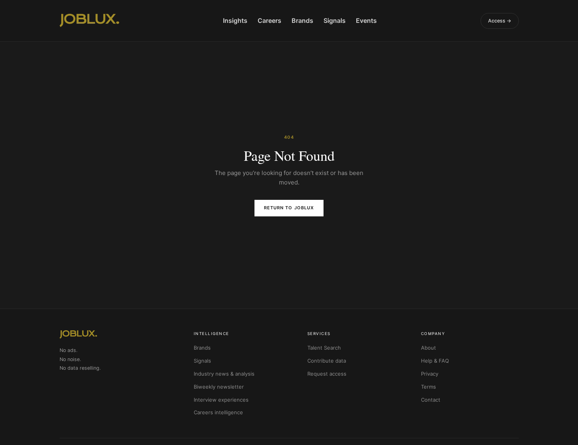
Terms (428, 387)
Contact (430, 400)
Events (366, 20)
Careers (269, 20)
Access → (499, 21)
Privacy (429, 374)
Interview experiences (221, 400)
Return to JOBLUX (289, 207)
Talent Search (324, 347)
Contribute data (326, 360)
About (428, 347)
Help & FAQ (435, 360)
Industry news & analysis (224, 374)
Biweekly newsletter (219, 387)
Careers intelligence (218, 412)
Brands (302, 20)
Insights (235, 20)
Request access (326, 374)
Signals (335, 20)
